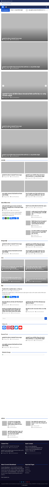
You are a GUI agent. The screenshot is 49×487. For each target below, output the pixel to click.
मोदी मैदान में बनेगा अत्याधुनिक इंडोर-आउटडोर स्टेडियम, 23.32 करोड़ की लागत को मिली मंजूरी (12, 267)
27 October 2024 (12, 425)
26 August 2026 (6, 39)
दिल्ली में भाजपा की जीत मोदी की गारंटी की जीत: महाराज (36, 206)
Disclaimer (27, 472)
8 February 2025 (30, 207)
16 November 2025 (6, 281)
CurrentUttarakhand (15, 39)
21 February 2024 (36, 425)
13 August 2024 (36, 235)
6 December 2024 (30, 304)
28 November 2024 (30, 311)
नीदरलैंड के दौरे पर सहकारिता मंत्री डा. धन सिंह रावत (12, 289)
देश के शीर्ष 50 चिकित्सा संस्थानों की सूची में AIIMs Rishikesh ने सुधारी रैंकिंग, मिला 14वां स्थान (39, 232)
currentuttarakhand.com (37, 217)
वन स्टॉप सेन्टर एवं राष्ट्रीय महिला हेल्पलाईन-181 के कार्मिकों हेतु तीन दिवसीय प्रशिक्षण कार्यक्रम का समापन (15, 423)
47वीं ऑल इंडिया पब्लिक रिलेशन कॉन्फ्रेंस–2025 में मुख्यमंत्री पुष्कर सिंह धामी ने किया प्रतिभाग (35, 267)
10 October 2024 (36, 215)
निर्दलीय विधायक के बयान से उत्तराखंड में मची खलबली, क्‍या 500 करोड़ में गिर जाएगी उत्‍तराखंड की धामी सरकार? (38, 222)
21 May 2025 (29, 281)
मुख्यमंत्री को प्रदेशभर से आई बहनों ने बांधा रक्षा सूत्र (12, 38)
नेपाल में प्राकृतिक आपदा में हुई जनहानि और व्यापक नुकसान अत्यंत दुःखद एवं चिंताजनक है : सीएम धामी (35, 251)
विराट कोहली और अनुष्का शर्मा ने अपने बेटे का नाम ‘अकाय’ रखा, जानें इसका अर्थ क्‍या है (39, 423)
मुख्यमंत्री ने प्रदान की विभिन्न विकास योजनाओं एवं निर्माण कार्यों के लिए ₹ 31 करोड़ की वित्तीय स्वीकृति (21, 67)
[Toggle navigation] (6, 7)
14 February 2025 (6, 210)
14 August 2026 (6, 269)
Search (46, 318)
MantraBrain (25, 485)
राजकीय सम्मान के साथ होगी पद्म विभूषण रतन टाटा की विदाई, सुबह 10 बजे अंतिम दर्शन (39, 213)
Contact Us (27, 469)
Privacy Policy (28, 471)
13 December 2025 (30, 269)
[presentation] (3, 86)
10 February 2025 (6, 290)
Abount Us (27, 467)
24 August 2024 (36, 225)
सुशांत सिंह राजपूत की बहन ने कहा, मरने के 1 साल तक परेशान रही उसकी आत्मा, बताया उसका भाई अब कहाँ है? (15, 433)
